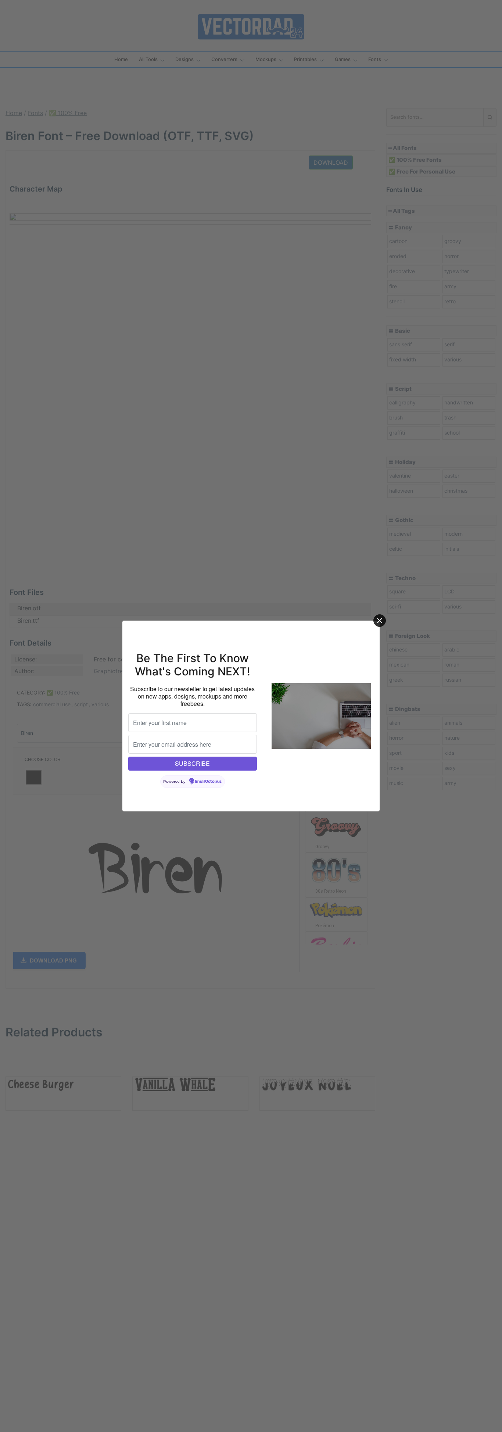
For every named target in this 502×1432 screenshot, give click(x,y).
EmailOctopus (208, 781)
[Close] (379, 620)
